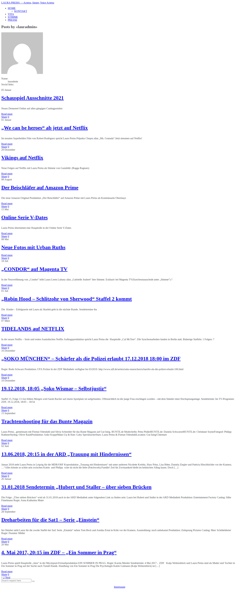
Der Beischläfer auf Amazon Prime (39, 187)
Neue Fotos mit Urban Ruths (33, 247)
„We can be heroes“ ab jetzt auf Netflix (44, 128)
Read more (7, 114)
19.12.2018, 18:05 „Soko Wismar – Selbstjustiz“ (53, 388)
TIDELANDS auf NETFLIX (32, 329)
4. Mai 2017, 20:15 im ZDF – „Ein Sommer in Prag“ (59, 552)
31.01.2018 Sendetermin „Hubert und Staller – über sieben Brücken (76, 487)
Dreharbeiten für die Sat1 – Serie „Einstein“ (50, 520)
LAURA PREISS (27, 2)
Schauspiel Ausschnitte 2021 (32, 98)
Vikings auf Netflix (22, 158)
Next (7, 577)
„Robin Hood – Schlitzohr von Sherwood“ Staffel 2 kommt (66, 299)
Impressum (119, 587)
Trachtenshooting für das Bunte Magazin (47, 421)
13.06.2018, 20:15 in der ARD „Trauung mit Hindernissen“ (66, 454)
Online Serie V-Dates (24, 217)
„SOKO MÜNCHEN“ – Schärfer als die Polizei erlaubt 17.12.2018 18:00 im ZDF (91, 358)
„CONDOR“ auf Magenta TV (34, 269)
